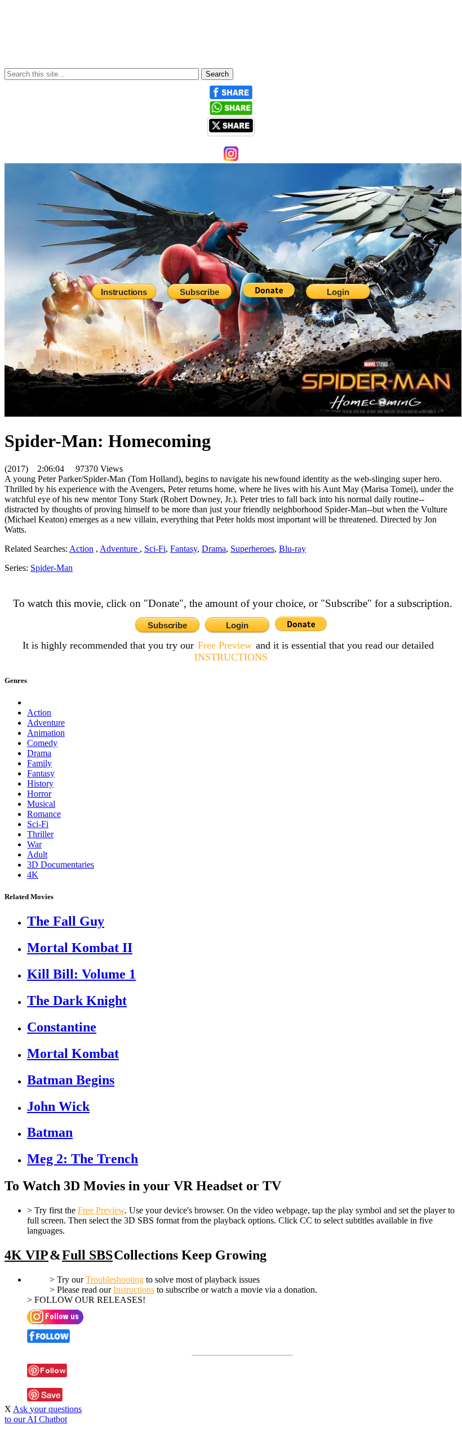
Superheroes (252, 548)
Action (39, 712)
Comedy (42, 743)
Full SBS (87, 1255)
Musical (41, 804)
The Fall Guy (65, 921)
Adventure (120, 548)
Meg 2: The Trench (82, 1158)
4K (32, 874)
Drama (214, 548)
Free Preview (225, 645)
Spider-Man (51, 568)
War (34, 844)
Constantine (61, 1027)
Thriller (40, 834)
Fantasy (183, 548)
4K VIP (26, 1255)
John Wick (58, 1106)
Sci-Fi (155, 548)
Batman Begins (70, 1080)
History (40, 783)
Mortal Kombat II (79, 947)
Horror (39, 793)
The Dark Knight (77, 1000)
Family (39, 763)
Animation (46, 733)
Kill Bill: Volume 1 (81, 974)
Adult (37, 854)
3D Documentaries (60, 864)
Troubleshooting (115, 1279)
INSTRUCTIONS (231, 657)
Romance (44, 814)
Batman (50, 1132)
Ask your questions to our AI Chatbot (43, 1414)
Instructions (133, 1289)
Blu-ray (292, 548)
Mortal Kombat (73, 1053)
